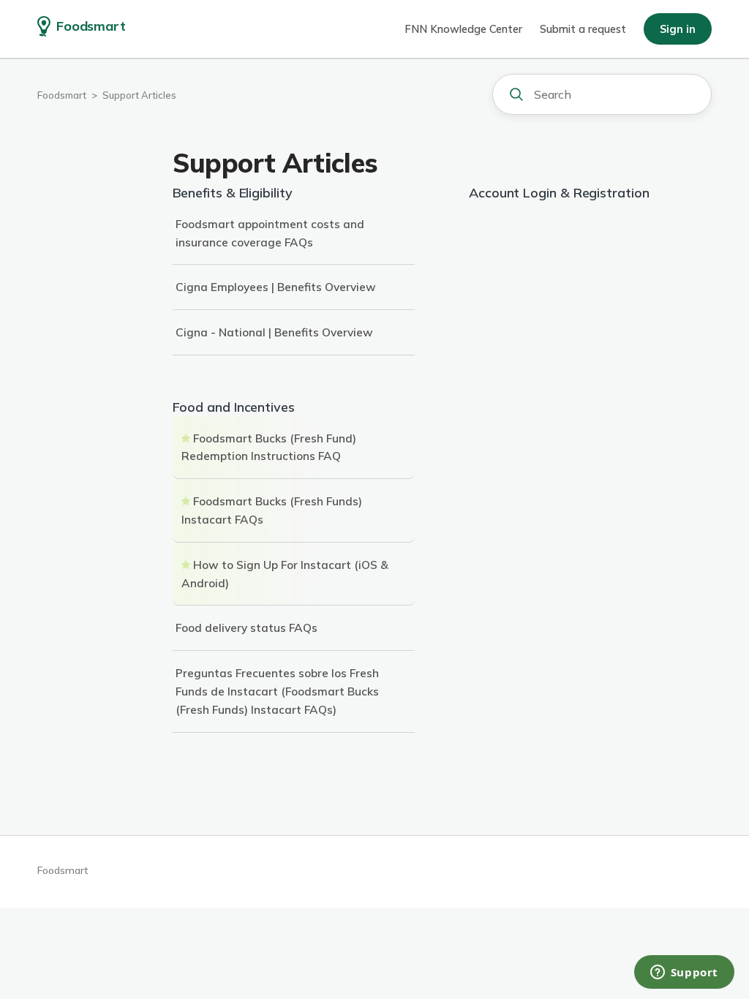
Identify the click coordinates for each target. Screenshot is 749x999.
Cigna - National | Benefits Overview (274, 332)
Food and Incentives (234, 407)
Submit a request (583, 29)
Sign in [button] (678, 29)
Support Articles (139, 95)
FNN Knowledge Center (463, 29)
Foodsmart (61, 95)
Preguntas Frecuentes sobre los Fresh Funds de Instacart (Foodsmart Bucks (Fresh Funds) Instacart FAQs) (277, 691)
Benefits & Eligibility (233, 192)
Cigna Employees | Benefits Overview (276, 286)
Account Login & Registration (559, 192)
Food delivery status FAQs (246, 627)
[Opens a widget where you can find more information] (683, 973)
